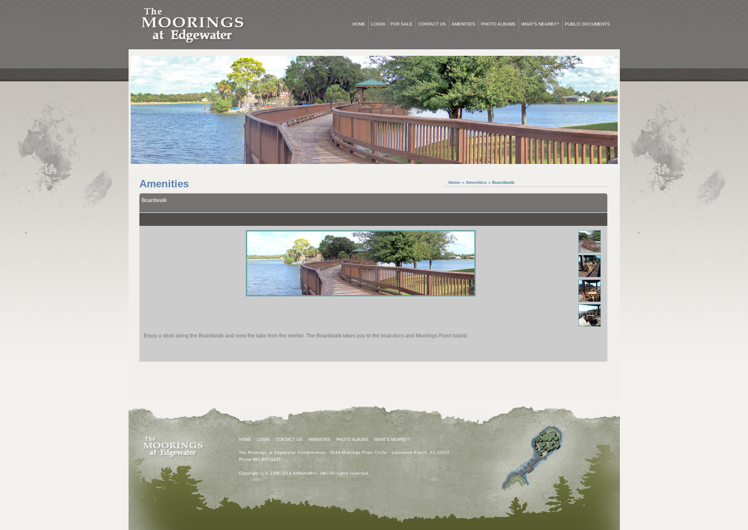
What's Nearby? (540, 24)
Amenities (463, 24)
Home (358, 24)
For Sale (401, 24)
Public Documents (587, 24)
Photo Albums (498, 24)
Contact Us (432, 24)
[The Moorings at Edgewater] (193, 48)
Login (378, 24)
